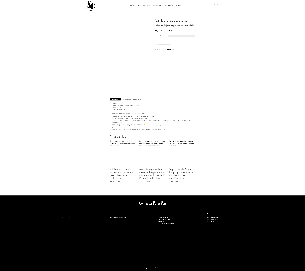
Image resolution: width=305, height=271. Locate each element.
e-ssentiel (150, 268)
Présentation (157, 6)
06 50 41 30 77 (65, 217)
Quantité (158, 36)
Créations (132, 6)
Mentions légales (159, 268)
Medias (149, 6)
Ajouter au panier (163, 44)
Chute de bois (117, 17)
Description (115, 99)
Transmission (141, 6)
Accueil (111, 17)
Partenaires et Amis (169, 6)
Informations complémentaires (132, 99)
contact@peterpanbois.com (118, 217)
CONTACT (178, 6)
